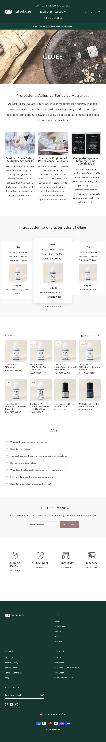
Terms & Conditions (13, 673)
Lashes (57, 622)
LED (68, 5)
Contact (57, 658)
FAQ (7, 678)
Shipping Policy (11, 663)
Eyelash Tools (60, 627)
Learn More (14, 570)
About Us (9, 658)
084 (18, 247)
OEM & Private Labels (63, 678)
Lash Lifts (58, 632)
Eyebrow (58, 642)
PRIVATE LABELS (53, 18)
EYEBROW (60, 11)
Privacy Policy (11, 668)
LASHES (40, 5)
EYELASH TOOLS (55, 5)
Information (59, 663)
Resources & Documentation (66, 668)
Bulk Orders (59, 673)
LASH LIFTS (46, 11)
